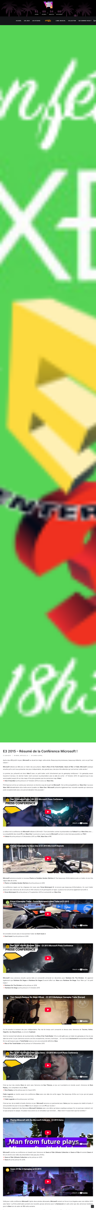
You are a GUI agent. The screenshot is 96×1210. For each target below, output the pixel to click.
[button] (94, 20)
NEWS (17, 755)
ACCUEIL (18, 20)
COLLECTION (72, 20)
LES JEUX (27, 20)
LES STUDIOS (36, 20)
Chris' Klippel (37, 755)
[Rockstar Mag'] (48, 21)
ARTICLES (23, 755)
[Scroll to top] (92, 1206)
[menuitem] (19, 20)
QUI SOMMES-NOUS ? (85, 20)
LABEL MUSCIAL (61, 20)
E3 (27, 755)
